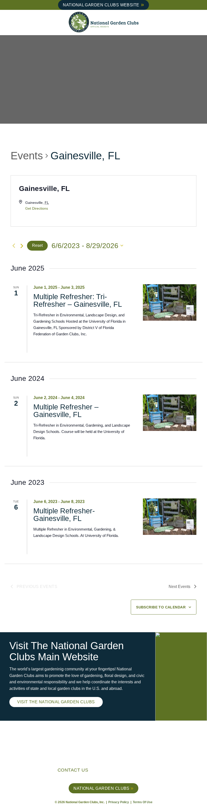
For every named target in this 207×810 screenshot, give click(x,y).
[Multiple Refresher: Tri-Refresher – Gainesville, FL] (169, 302)
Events (27, 156)
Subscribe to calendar (161, 607)
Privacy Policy (119, 802)
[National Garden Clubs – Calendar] (104, 22)
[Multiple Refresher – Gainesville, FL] (169, 413)
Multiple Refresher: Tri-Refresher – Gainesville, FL (77, 300)
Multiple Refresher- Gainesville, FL (64, 514)
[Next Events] (21, 246)
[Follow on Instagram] (133, 771)
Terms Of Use (142, 802)
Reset (37, 245)
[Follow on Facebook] (125, 771)
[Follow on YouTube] (149, 771)
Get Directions (36, 208)
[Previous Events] (14, 245)
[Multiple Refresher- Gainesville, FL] (169, 516)
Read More (52, 346)
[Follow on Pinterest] (141, 771)
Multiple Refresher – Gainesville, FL (65, 411)
